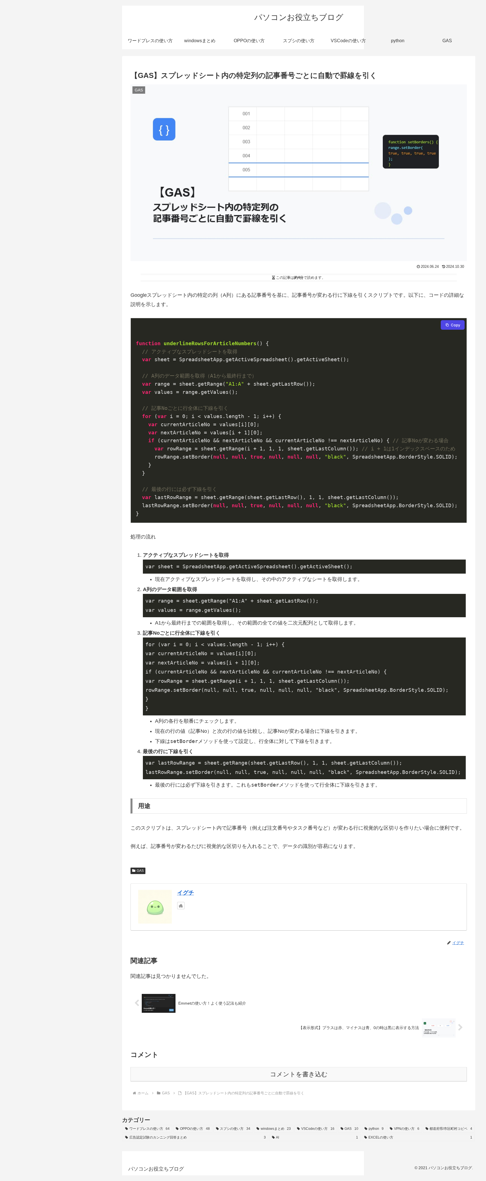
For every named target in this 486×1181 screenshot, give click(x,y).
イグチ (185, 893)
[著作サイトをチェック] (180, 905)
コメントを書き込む (299, 1074)
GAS (140, 871)
